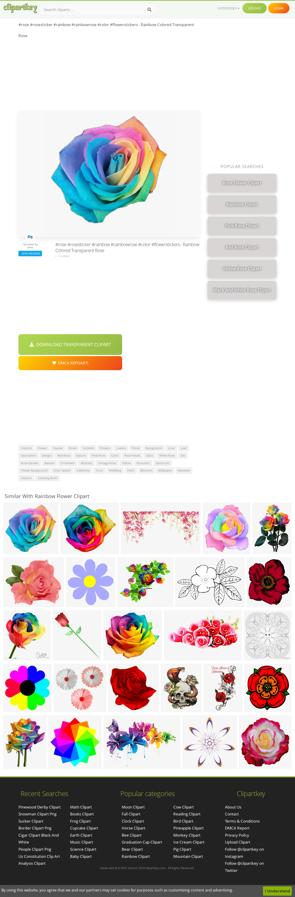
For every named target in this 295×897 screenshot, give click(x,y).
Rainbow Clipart (136, 856)
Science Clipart (83, 849)
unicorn (26, 478)
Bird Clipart (183, 821)
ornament (67, 463)
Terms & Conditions (242, 821)
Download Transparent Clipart (72, 345)
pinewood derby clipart (39, 807)
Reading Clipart (187, 814)
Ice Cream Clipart (188, 842)
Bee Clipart (132, 835)
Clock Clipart (133, 821)
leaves (121, 448)
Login (279, 8)
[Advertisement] (108, 75)
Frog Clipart (80, 821)
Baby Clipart (81, 856)
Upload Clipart (237, 842)
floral (135, 448)
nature (81, 455)
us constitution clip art (39, 856)
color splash (62, 470)
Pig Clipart (182, 849)
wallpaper (165, 470)
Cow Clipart (183, 807)
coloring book (47, 478)
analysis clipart (32, 863)
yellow (126, 463)
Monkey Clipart (187, 835)
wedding (115, 470)
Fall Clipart (131, 814)
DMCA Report (237, 828)
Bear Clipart (132, 849)
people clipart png (34, 849)
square (58, 448)
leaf (183, 448)
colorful (26, 448)
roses (73, 448)
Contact (232, 814)
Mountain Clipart (188, 856)
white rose (167, 455)
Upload (254, 8)
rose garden (29, 463)
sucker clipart (30, 821)
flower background (34, 470)
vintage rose (107, 463)
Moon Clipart (133, 807)
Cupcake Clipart (84, 828)
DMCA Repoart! (72, 363)
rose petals (132, 455)
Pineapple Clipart (188, 828)
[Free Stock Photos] (20, 8)
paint (130, 470)
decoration (28, 455)
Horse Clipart (133, 828)
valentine (83, 470)
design (46, 455)
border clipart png (34, 828)
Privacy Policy (237, 835)
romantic (143, 463)
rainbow (184, 470)
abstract (86, 463)
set (183, 455)
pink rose (98, 455)
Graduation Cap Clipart (142, 842)
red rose (63, 455)
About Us (233, 807)
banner (49, 463)
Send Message (30, 253)
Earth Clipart (81, 835)
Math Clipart (81, 807)
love (171, 448)
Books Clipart (82, 814)
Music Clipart (81, 842)
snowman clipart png (37, 814)
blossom (146, 470)
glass (149, 455)
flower (42, 448)
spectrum (162, 463)
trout (99, 470)
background (153, 448)
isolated (88, 448)
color (114, 455)
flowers (105, 448)
